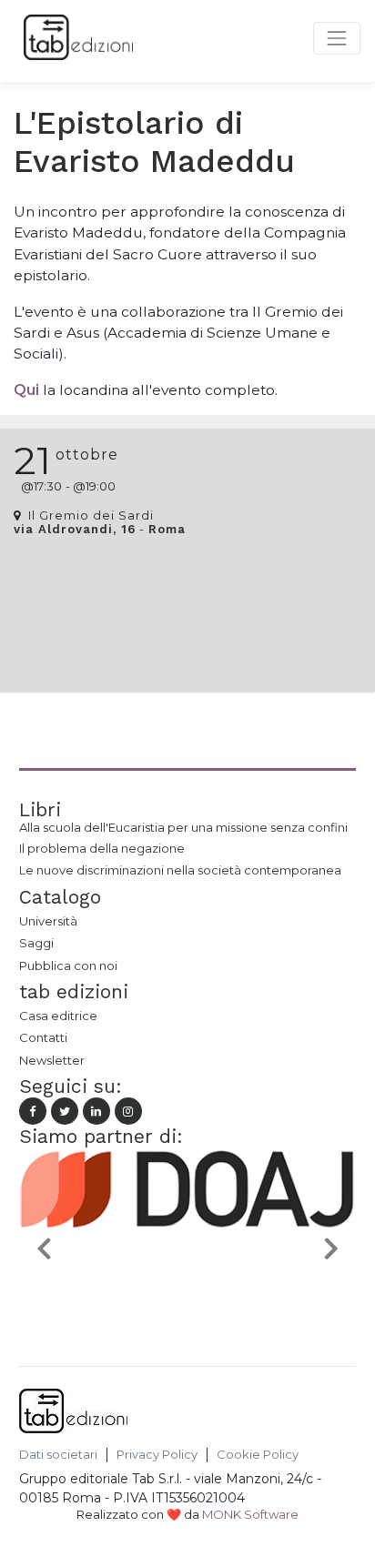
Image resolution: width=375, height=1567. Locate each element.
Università (48, 921)
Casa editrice (58, 1015)
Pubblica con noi (68, 965)
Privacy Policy (157, 1454)
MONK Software (250, 1514)
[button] (44, 1247)
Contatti (43, 1037)
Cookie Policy (258, 1454)
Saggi (36, 942)
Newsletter (52, 1060)
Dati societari (58, 1454)
